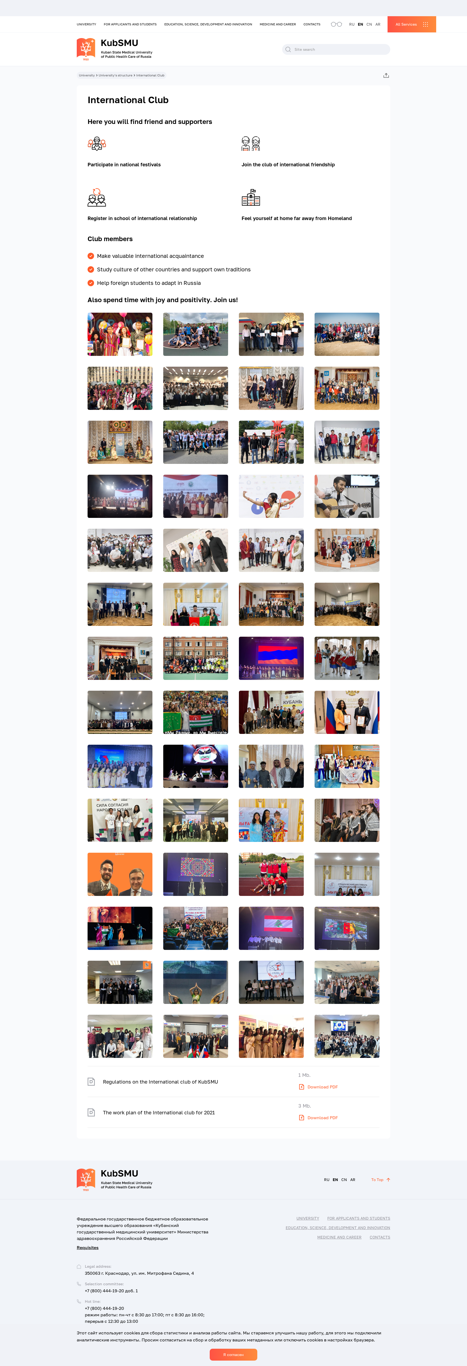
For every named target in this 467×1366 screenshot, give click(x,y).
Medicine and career (278, 24)
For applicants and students (130, 24)
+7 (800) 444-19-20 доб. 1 (111, 1290)
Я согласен (233, 1354)
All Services (406, 24)
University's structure (115, 75)
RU (352, 24)
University (86, 24)
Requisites (88, 1247)
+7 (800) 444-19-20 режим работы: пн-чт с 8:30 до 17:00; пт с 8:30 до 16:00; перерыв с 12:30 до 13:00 (145, 1315)
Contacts (312, 24)
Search (288, 49)
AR (378, 24)
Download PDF (323, 1087)
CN (369, 24)
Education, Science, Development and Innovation (208, 24)
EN (360, 24)
